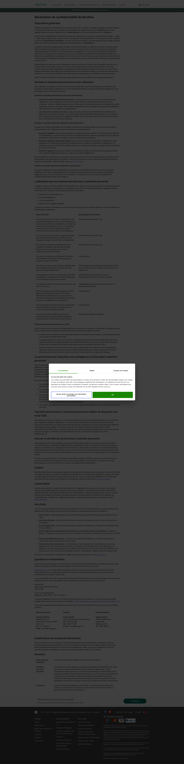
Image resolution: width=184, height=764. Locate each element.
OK (113, 395)
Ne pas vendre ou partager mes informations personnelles (71, 394)
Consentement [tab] (63, 370)
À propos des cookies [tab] (120, 370)
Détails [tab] (92, 370)
